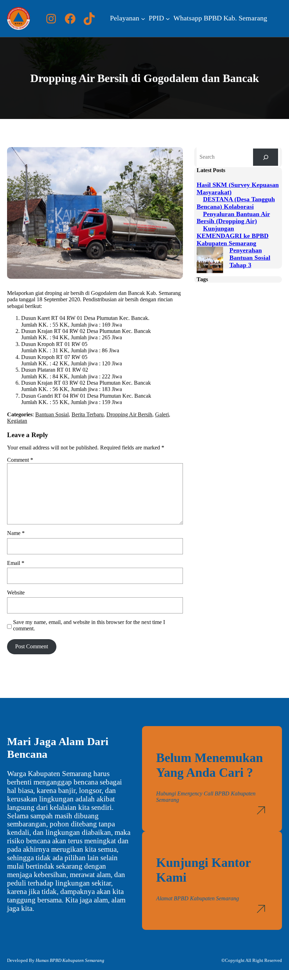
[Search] (265, 157)
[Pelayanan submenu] (143, 19)
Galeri (162, 414)
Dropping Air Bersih (129, 414)
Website (16, 593)
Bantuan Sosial (52, 414)
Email (15, 563)
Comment (20, 460)
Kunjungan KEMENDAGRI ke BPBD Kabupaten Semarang (233, 235)
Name (16, 533)
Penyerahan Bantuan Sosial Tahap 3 (249, 257)
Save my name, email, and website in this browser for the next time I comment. (89, 625)
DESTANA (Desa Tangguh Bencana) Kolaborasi (236, 203)
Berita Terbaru (88, 414)
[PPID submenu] (168, 19)
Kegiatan (17, 421)
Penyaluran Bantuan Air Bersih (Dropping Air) (233, 217)
